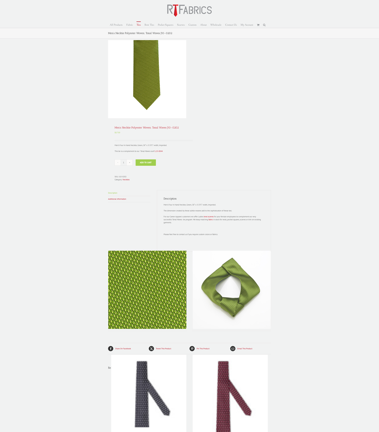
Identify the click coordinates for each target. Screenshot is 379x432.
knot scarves (209, 216)
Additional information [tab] (117, 199)
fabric (210, 219)
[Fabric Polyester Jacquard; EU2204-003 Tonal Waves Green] (147, 290)
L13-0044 (159, 151)
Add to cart (146, 162)
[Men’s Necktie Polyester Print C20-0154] (230, 401)
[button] (264, 24)
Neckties (126, 179)
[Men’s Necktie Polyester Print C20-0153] (148, 401)
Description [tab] (112, 193)
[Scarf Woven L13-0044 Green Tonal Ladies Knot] (232, 290)
